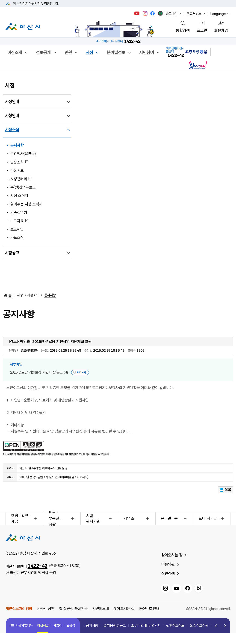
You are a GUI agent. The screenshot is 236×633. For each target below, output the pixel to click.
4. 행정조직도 (175, 625)
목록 (228, 489)
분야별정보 (116, 52)
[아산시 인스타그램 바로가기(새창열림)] (146, 13)
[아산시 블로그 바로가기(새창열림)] (160, 13)
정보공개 (43, 52)
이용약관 (168, 564)
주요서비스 (193, 14)
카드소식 (17, 237)
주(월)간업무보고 (23, 187)
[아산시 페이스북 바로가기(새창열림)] (153, 13)
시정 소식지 (19, 195)
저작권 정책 (46, 608)
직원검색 (168, 573)
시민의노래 (100, 608)
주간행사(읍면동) (23, 153)
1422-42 (37, 566)
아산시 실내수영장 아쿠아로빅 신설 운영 (43, 468)
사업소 (129, 518)
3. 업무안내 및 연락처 (145, 625)
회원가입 (221, 30)
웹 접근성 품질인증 (73, 608)
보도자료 (17, 221)
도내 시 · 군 (208, 518)
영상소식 (17, 162)
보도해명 (17, 229)
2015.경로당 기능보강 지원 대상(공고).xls (39, 372)
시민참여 (146, 52)
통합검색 (183, 30)
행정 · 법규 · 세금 (20, 518)
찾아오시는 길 (171, 555)
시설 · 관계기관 (93, 518)
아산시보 (17, 170)
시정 (89, 52)
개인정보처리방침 (19, 608)
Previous (215, 625)
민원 (68, 52)
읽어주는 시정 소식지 (26, 204)
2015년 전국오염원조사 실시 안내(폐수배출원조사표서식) (53, 477)
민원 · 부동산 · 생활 (55, 518)
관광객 (71, 625)
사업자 (57, 625)
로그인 (202, 30)
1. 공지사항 (90, 625)
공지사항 (17, 145)
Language (218, 14)
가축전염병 (18, 212)
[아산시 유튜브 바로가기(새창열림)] (137, 13)
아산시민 (42, 625)
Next (224, 625)
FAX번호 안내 (149, 608)
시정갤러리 (18, 179)
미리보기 (81, 372)
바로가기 (171, 14)
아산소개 (14, 52)
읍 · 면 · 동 (169, 518)
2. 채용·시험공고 (114, 625)
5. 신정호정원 (199, 625)
